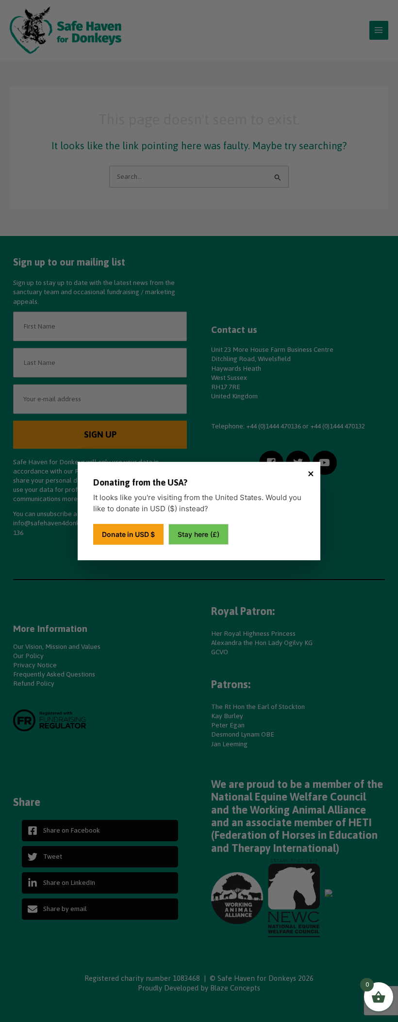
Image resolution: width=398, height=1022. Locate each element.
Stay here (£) (198, 534)
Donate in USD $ (128, 534)
